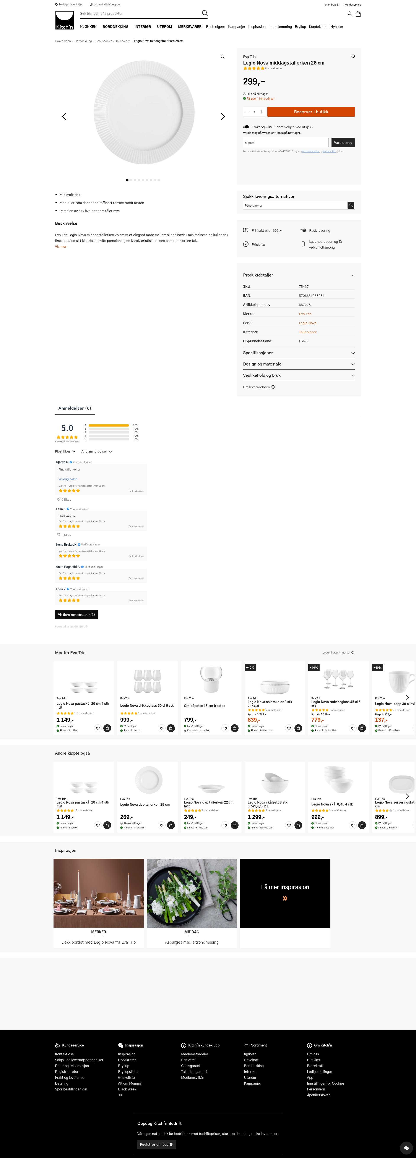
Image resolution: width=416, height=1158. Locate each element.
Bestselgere (215, 26)
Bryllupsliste (128, 1071)
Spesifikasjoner (258, 352)
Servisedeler (104, 40)
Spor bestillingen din (71, 1089)
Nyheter (336, 26)
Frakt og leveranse (69, 1077)
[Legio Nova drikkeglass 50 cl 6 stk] (147, 679)
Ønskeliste (126, 1077)
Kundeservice (352, 4)
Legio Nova (308, 322)
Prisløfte (258, 244)
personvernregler (310, 151)
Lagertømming (280, 26)
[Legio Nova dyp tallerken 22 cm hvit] (211, 780)
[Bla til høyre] (222, 116)
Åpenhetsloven (318, 1094)
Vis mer (61, 246)
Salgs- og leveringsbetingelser (79, 1059)
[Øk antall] (262, 111)
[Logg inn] (349, 14)
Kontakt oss (64, 1053)
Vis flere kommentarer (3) (76, 614)
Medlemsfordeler (194, 1053)
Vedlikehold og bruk (262, 375)
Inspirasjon (257, 26)
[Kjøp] (107, 728)
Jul (120, 1094)
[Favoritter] (98, 728)
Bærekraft (315, 1065)
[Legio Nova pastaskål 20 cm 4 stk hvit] (84, 679)
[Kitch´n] (64, 20)
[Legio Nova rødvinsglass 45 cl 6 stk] (338, 679)
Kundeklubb (318, 26)
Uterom (250, 1077)
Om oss (313, 1053)
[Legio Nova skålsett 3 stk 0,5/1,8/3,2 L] (275, 780)
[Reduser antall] (247, 111)
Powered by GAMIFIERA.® (71, 626)
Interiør (250, 1071)
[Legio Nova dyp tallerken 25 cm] (147, 780)
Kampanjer (236, 26)
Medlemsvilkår (192, 1077)
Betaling (61, 1083)
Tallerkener (123, 40)
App (310, 1077)
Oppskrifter (127, 1059)
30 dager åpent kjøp (71, 4)
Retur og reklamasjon (72, 1065)
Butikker (313, 1059)
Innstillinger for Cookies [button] (325, 1083)
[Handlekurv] (358, 14)
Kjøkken (250, 1053)
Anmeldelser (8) (75, 408)
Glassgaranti (191, 1065)
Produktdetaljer (258, 275)
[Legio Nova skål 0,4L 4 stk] (338, 780)
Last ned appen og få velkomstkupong (325, 244)
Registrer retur (66, 1071)
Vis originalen (67, 479)
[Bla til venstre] (64, 116)
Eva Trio (249, 56)
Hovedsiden (63, 40)
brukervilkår (329, 151)
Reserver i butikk (311, 111)
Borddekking (83, 40)
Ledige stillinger (319, 1071)
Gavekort (251, 1059)
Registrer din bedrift (157, 1144)
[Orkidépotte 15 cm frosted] (211, 679)
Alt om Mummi (129, 1083)
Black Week (127, 1089)
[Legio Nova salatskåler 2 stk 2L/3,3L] (275, 679)
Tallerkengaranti (194, 1071)
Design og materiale (262, 364)
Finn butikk (331, 4)
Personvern (316, 1089)
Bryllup (300, 26)
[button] (353, 56)
